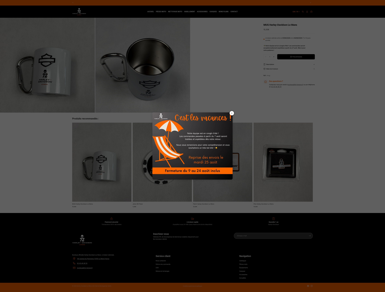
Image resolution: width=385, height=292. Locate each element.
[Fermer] (232, 113)
